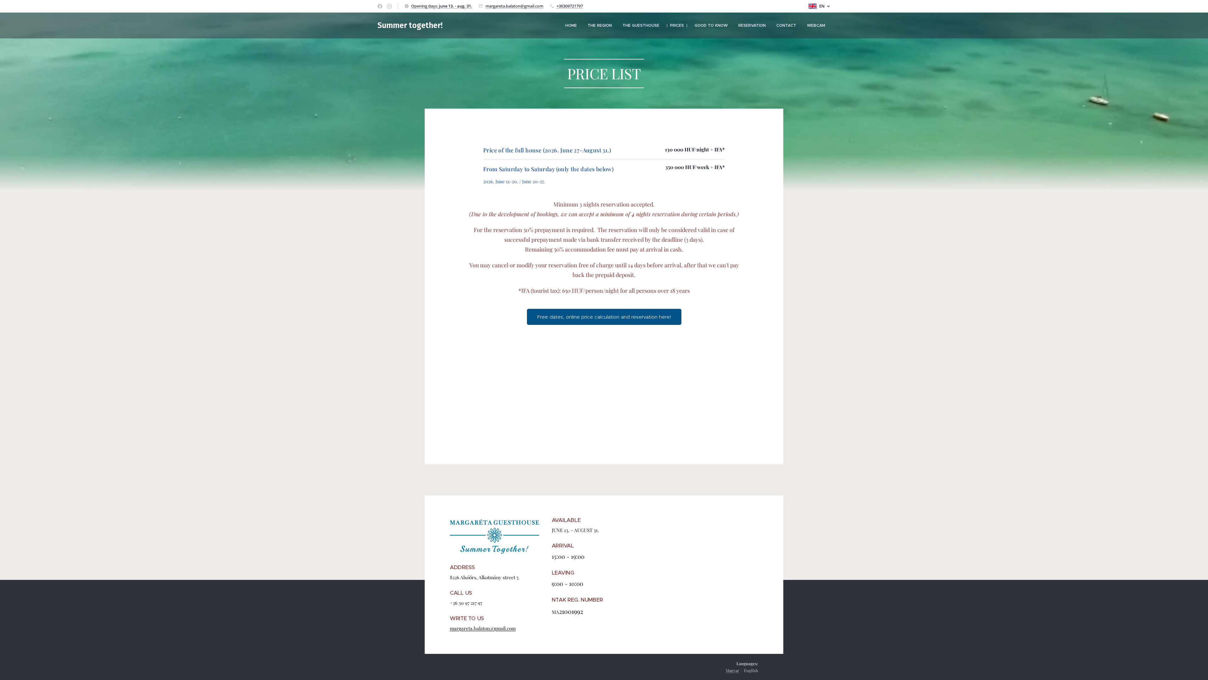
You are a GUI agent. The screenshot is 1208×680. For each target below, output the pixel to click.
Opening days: (425, 6)
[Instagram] (389, 6)
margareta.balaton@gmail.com (514, 6)
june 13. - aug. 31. (455, 6)
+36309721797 (569, 6)
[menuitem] (571, 25)
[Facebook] (380, 6)
